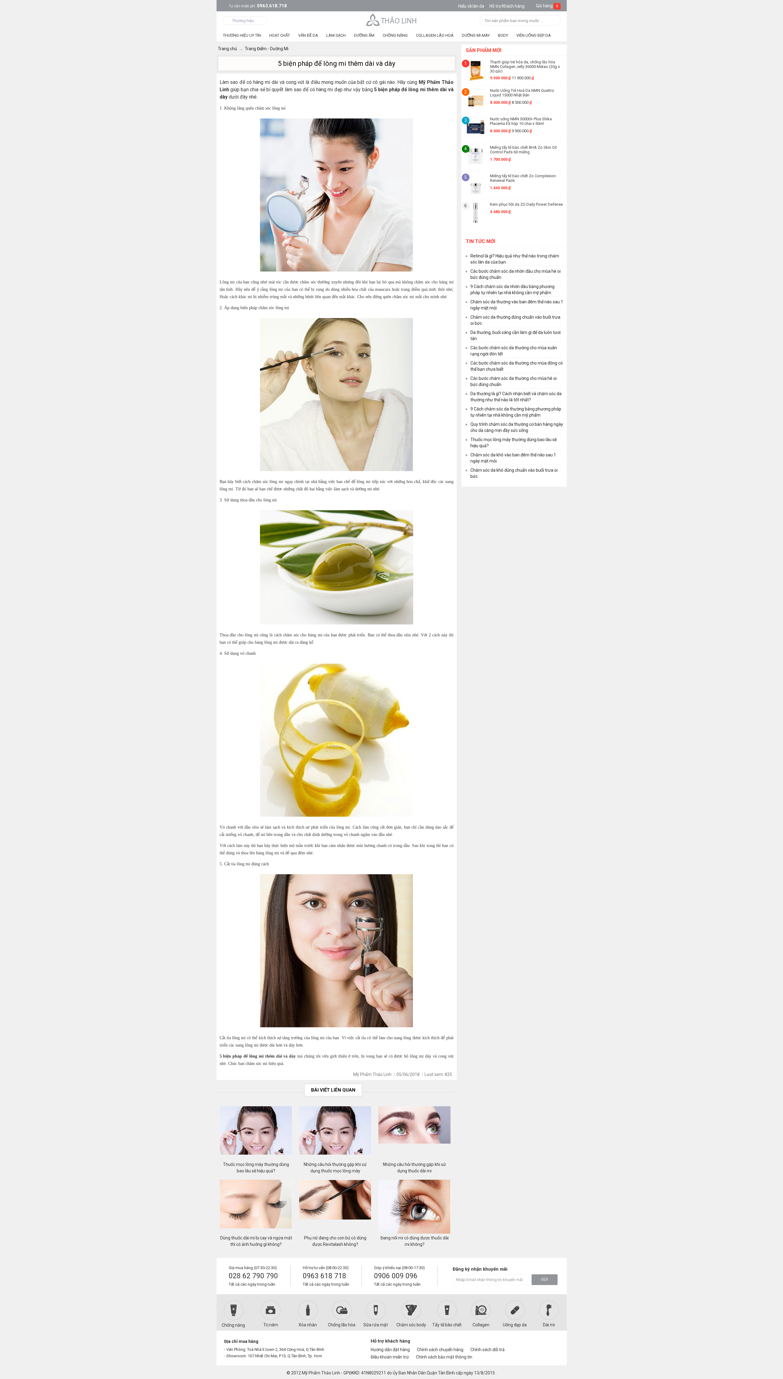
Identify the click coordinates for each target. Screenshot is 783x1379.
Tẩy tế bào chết (447, 1324)
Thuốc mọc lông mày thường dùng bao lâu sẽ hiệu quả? (256, 1167)
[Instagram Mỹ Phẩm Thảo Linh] (551, 1343)
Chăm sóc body (411, 1324)
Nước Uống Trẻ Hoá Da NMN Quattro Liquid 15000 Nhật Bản (522, 92)
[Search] (554, 21)
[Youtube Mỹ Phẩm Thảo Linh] (541, 1343)
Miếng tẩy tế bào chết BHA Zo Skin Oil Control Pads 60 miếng (523, 149)
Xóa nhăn (308, 1324)
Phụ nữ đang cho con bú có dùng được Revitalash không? (335, 1241)
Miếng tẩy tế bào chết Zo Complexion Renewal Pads (523, 178)
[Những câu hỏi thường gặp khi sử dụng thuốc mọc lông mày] (335, 1133)
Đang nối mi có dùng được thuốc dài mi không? (414, 1241)
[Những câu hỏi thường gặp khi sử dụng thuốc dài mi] (414, 1133)
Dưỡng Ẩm (364, 35)
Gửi (544, 1279)
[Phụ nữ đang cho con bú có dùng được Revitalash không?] (335, 1207)
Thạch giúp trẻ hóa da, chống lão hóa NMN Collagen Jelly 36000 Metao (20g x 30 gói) (525, 66)
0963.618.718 (258, 6)
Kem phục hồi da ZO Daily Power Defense (526, 204)
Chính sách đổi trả (487, 1349)
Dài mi (549, 1324)
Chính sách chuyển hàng (440, 1349)
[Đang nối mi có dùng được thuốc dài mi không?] (414, 1207)
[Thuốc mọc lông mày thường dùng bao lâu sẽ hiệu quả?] (256, 1133)
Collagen (481, 1324)
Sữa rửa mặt (375, 1324)
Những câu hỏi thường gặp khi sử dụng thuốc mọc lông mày (335, 1167)
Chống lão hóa (341, 1324)
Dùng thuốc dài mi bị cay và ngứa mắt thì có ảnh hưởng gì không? (256, 1241)
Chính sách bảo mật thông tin (444, 1357)
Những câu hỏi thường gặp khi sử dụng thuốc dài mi (414, 1167)
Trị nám (270, 1324)
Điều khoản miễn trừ (390, 1357)
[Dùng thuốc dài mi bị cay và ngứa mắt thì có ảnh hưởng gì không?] (256, 1207)
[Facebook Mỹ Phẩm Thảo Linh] (530, 1343)
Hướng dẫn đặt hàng (390, 1349)
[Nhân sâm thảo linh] (391, 19)
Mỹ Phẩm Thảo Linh (321, 1372)
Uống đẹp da (515, 1324)
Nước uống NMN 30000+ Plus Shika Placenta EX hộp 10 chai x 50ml (521, 121)
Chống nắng (233, 1325)
